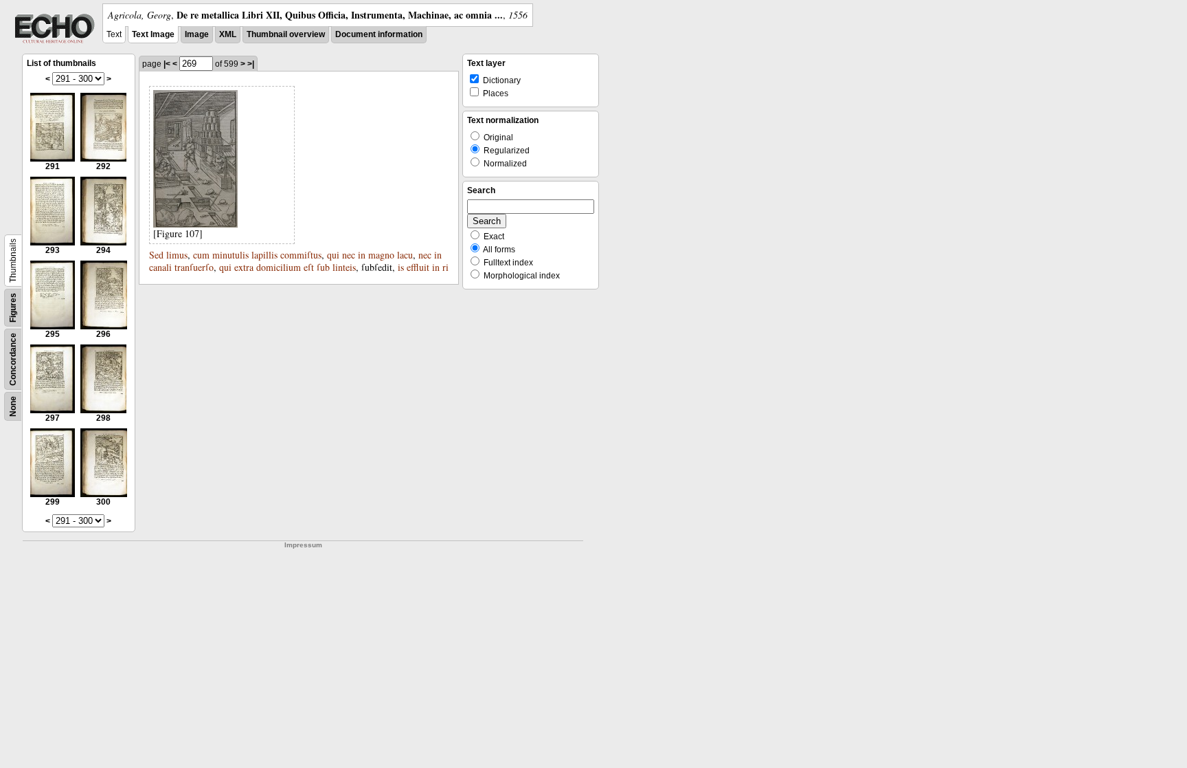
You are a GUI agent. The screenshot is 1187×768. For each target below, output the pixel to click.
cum (201, 254)
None (13, 406)
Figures (13, 307)
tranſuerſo (194, 267)
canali (160, 267)
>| (250, 64)
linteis (344, 267)
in (361, 254)
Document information (378, 34)
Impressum (303, 545)
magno (381, 254)
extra (243, 267)
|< (166, 64)
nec (348, 254)
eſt (309, 267)
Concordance (13, 359)
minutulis (230, 254)
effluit (418, 267)
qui (333, 254)
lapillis (264, 254)
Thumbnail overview (286, 34)
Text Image (153, 34)
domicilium (278, 267)
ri (445, 267)
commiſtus (300, 254)
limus (177, 254)
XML (227, 34)
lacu (405, 254)
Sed (156, 254)
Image (197, 34)
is (401, 267)
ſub (323, 267)
